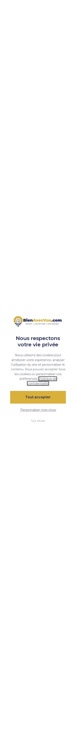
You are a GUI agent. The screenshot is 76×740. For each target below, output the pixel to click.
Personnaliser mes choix (38, 410)
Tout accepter (38, 397)
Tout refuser (38, 420)
